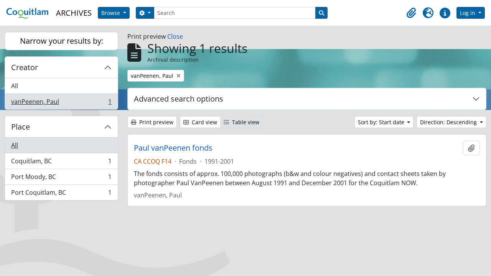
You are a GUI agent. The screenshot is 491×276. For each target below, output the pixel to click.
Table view (245, 122)
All (14, 86)
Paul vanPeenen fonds (173, 148)
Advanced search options (178, 99)
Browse (111, 12)
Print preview (155, 122)
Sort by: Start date (382, 122)
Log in (468, 12)
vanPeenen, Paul (61, 103)
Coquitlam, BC (61, 163)
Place (20, 127)
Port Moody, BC (61, 178)
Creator (24, 67)
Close (175, 36)
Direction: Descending (449, 122)
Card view (203, 122)
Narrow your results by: (61, 41)
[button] (411, 13)
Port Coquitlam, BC (61, 194)
